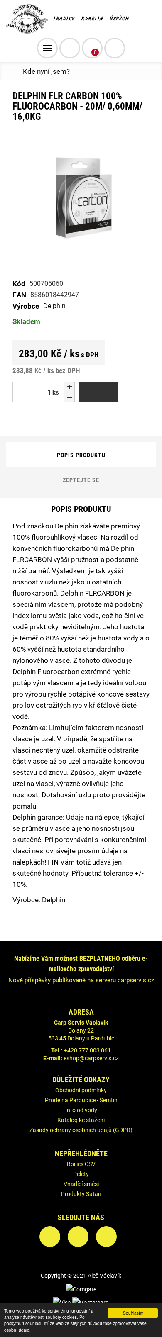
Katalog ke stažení (81, 1120)
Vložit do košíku (98, 392)
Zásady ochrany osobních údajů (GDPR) (81, 1130)
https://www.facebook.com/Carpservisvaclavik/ (49, 1236)
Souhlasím (133, 1313)
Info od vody (81, 1110)
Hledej (114, 48)
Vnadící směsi (81, 1184)
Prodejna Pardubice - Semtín (81, 1100)
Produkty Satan (81, 1194)
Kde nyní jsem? (46, 71)
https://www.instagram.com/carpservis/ (78, 1236)
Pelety (81, 1174)
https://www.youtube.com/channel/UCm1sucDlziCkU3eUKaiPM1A (106, 1236)
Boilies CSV (81, 1164)
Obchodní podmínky (81, 1090)
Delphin (54, 306)
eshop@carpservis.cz (91, 1058)
